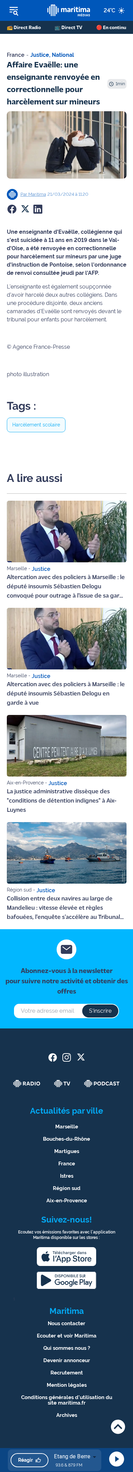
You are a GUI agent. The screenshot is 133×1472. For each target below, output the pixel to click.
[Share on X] (25, 209)
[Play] (116, 1459)
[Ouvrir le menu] (23, 10)
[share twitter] (81, 1057)
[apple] (66, 1256)
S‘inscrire (100, 1011)
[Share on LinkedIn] (38, 209)
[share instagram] (67, 1057)
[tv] (62, 1083)
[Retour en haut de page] (118, 1426)
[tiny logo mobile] (68, 10)
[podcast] (102, 1083)
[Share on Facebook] (12, 209)
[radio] (27, 1083)
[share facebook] (53, 1057)
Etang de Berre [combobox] (72, 1456)
